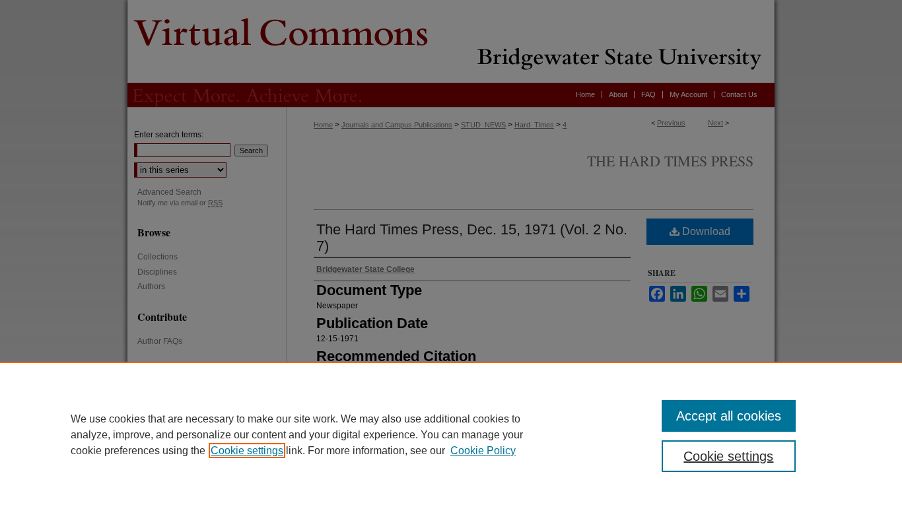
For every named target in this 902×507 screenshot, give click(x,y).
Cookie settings (247, 450)
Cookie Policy (483, 450)
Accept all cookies (728, 416)
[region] (451, 434)
